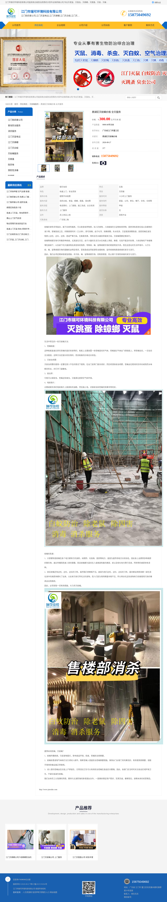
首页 (16, 104)
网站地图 (53, 892)
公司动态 (105, 25)
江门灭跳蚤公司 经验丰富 (20, 857)
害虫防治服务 (14, 125)
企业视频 (61, 25)
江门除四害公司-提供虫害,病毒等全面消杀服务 (19, 202)
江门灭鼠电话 (14, 137)
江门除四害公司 (15, 120)
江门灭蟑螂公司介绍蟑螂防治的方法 (51, 857)
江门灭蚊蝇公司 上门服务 (83, 857)
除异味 (11, 165)
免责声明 (36, 892)
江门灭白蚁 (13, 148)
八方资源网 (27, 892)
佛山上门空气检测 (14, 218)
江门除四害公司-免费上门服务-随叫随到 (19, 197)
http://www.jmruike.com (48, 790)
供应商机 (38, 25)
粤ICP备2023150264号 (38, 884)
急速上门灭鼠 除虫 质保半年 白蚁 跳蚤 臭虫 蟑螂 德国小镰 (19, 229)
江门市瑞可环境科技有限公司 (24, 889)
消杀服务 (12, 131)
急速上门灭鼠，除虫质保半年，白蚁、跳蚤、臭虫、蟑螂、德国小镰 (19, 213)
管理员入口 (44, 892)
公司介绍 (83, 25)
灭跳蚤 (11, 159)
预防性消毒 (13, 170)
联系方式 (150, 25)
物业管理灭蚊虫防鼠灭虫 (17, 224)
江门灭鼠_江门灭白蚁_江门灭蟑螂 (19, 240)
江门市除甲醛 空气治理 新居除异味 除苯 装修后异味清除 (19, 192)
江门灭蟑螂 (13, 142)
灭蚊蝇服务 (34, 104)
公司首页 (16, 25)
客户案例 (128, 25)
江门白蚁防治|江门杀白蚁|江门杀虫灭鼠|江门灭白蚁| (19, 234)
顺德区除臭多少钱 (14, 208)
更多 (29, 185)
